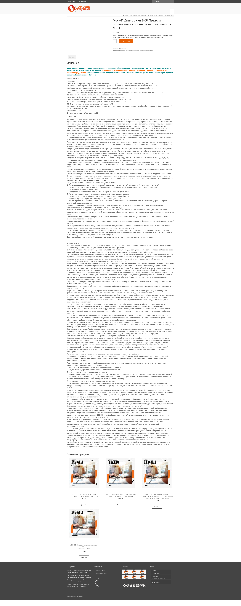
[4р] (88, 33)
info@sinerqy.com (101, 573)
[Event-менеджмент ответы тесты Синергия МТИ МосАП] (126, 577)
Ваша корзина (83, 1)
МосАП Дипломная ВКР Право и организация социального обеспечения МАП (134, 50)
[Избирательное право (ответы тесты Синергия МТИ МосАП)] (134, 577)
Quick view (84, 505)
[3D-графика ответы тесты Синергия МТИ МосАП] (126, 572)
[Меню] (172, 11)
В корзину (126, 41)
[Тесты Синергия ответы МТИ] (84, 8)
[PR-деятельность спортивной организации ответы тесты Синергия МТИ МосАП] (134, 572)
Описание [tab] (72, 57)
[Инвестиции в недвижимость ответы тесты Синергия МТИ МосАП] (142, 577)
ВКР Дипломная (122, 48)
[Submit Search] (153, 1)
